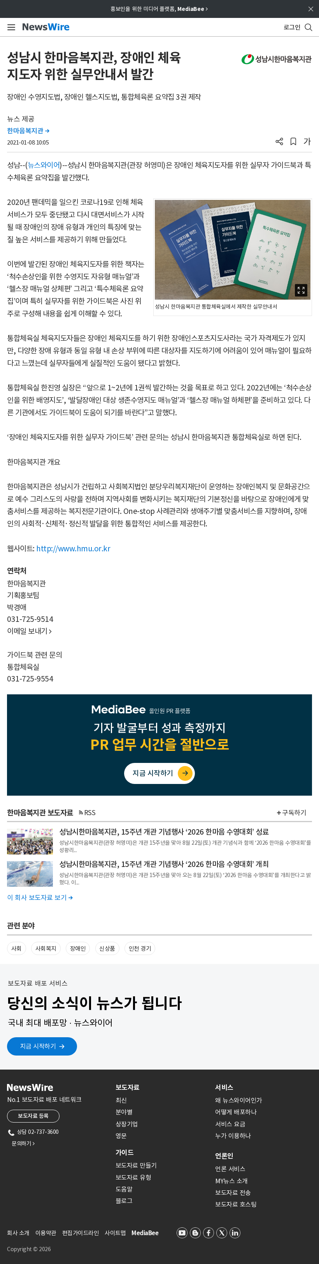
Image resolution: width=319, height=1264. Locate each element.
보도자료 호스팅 (235, 1204)
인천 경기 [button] (140, 948)
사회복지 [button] (45, 948)
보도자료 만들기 (136, 1165)
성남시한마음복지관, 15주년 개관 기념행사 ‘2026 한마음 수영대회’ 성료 (163, 832)
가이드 (124, 1152)
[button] (279, 142)
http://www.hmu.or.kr (73, 548)
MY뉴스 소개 (231, 1181)
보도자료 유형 (133, 1177)
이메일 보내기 (29, 631)
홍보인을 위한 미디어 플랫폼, (159, 8)
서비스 (224, 1087)
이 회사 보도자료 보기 (39, 897)
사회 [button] (16, 948)
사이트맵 (115, 1233)
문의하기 (23, 1143)
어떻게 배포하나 (235, 1112)
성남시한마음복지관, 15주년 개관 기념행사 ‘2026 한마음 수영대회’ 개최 (163, 864)
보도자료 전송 (233, 1193)
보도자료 (128, 1087)
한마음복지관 (28, 131)
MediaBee (144, 1233)
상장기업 (127, 1124)
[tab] (162, 1087)
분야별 (124, 1112)
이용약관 (45, 1233)
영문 (121, 1136)
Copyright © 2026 (29, 1249)
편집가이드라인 (80, 1233)
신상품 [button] (107, 948)
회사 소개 (18, 1233)
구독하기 (294, 813)
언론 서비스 (230, 1169)
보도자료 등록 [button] (33, 1115)
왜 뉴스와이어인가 (238, 1100)
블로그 (124, 1201)
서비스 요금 (230, 1124)
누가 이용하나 (233, 1136)
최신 (121, 1100)
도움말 (124, 1189)
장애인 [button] (78, 948)
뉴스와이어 (44, 165)
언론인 (224, 1156)
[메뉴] (10, 27)
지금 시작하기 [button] (38, 1046)
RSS (90, 813)
